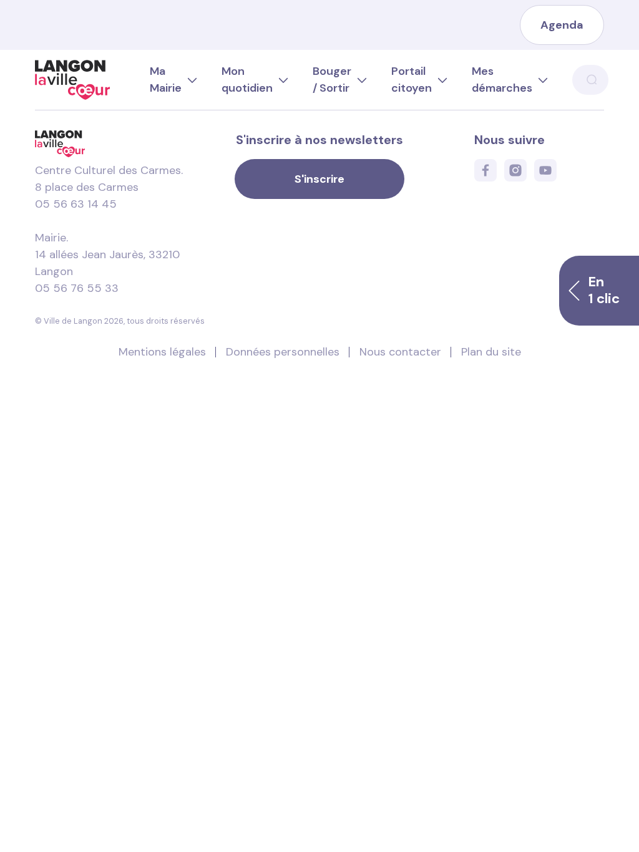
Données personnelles (282, 351)
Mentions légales (162, 351)
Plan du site (491, 351)
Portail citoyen (411, 79)
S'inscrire (319, 179)
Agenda (561, 24)
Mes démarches (502, 79)
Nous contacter (400, 351)
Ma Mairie (166, 79)
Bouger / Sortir (332, 79)
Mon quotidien (247, 79)
